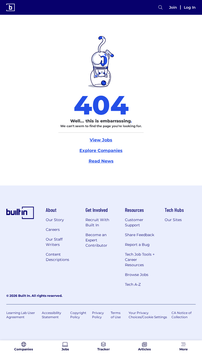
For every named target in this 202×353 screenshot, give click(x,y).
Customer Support (134, 222)
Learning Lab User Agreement (20, 315)
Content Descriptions (57, 257)
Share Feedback (139, 234)
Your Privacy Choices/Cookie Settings (148, 315)
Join (173, 7)
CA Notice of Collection (181, 315)
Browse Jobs (136, 274)
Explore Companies (101, 150)
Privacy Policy (98, 315)
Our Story (55, 219)
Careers (53, 229)
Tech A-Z (133, 284)
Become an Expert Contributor (96, 240)
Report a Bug (137, 244)
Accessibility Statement (51, 315)
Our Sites (173, 219)
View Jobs (101, 139)
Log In (190, 7)
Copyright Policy (78, 315)
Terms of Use (116, 315)
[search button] (160, 7)
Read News (101, 161)
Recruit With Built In (97, 222)
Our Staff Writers (54, 242)
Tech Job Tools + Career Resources (140, 259)
